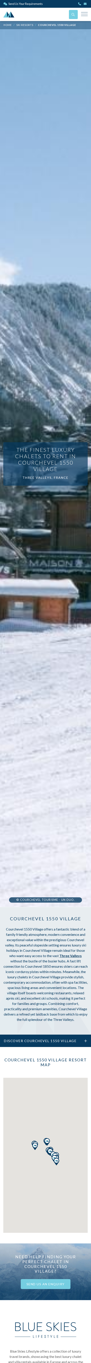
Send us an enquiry (46, 1284)
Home (8, 24)
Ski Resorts (24, 24)
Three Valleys (70, 956)
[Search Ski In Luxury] (73, 14)
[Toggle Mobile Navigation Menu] (84, 14)
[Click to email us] (85, 4)
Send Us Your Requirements (25, 4)
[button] (56, 1161)
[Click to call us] (80, 4)
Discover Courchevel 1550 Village (40, 1041)
